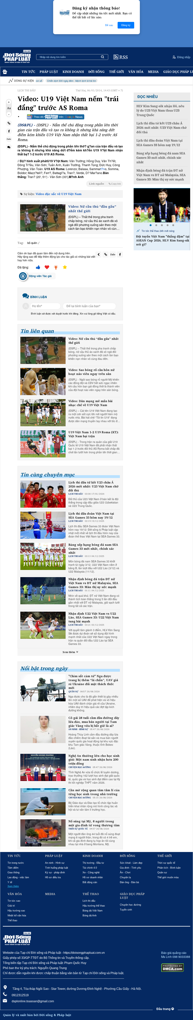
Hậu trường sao (16, 910)
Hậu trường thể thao (94, 905)
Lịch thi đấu (89, 900)
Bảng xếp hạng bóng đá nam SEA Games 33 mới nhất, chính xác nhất (93, 548)
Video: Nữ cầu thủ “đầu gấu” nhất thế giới (92, 208)
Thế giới (116, 71)
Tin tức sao (14, 900)
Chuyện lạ (125, 877)
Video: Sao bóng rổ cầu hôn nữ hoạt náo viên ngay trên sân (91, 372)
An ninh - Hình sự (54, 862)
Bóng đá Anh (89, 915)
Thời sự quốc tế (166, 862)
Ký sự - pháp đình (55, 872)
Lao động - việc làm (18, 877)
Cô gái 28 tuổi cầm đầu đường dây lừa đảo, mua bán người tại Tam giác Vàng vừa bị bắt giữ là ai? (93, 722)
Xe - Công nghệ (91, 872)
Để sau (109, 25)
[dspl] (4, 72)
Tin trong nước (16, 862)
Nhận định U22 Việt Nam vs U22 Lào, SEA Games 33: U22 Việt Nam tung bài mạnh (93, 617)
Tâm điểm (13, 867)
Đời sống (96, 71)
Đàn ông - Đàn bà (129, 882)
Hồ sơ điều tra (53, 877)
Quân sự (162, 872)
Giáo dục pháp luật (132, 896)
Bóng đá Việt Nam (93, 910)
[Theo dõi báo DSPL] (55, 117)
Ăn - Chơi (125, 872)
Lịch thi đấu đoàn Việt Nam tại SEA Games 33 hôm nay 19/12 (91, 516)
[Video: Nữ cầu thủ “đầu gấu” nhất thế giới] (42, 217)
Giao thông (13, 872)
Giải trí (11, 905)
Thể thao (12, 920)
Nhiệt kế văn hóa (17, 915)
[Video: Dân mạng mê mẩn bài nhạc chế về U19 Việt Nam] (43, 412)
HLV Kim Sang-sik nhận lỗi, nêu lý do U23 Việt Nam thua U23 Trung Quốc (160, 110)
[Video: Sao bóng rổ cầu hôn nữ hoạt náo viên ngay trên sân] (43, 381)
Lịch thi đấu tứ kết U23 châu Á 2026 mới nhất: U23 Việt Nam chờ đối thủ (93, 486)
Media (153, 71)
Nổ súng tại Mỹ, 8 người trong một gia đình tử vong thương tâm (93, 823)
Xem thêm (69, 652)
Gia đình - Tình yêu (130, 867)
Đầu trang (163, 1009)
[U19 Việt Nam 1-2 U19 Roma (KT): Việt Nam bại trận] (43, 443)
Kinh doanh (73, 71)
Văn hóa (135, 71)
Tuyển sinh (126, 909)
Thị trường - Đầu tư (93, 862)
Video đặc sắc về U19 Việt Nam (58, 193)
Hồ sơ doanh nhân (93, 877)
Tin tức (28, 71)
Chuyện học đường (130, 904)
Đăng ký (125, 25)
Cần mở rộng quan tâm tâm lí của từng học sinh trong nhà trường (93, 792)
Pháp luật (49, 71)
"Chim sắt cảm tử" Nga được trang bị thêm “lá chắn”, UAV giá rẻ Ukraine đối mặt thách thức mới (93, 682)
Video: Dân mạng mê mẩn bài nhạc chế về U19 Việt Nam (90, 403)
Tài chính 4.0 (90, 867)
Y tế (10, 882)
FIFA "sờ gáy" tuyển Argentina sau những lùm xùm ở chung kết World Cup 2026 (162, 240)
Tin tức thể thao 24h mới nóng (157, 231)
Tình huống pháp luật (56, 867)
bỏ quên (32, 243)
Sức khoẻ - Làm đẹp (131, 862)
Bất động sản (90, 882)
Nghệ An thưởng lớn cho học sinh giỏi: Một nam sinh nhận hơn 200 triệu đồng (93, 760)
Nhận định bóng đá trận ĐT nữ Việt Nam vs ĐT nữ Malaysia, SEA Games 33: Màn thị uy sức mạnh (93, 583)
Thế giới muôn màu (168, 877)
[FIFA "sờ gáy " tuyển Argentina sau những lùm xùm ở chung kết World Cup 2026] (162, 205)
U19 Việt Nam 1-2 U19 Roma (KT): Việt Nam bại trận (93, 434)
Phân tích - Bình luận (169, 867)
